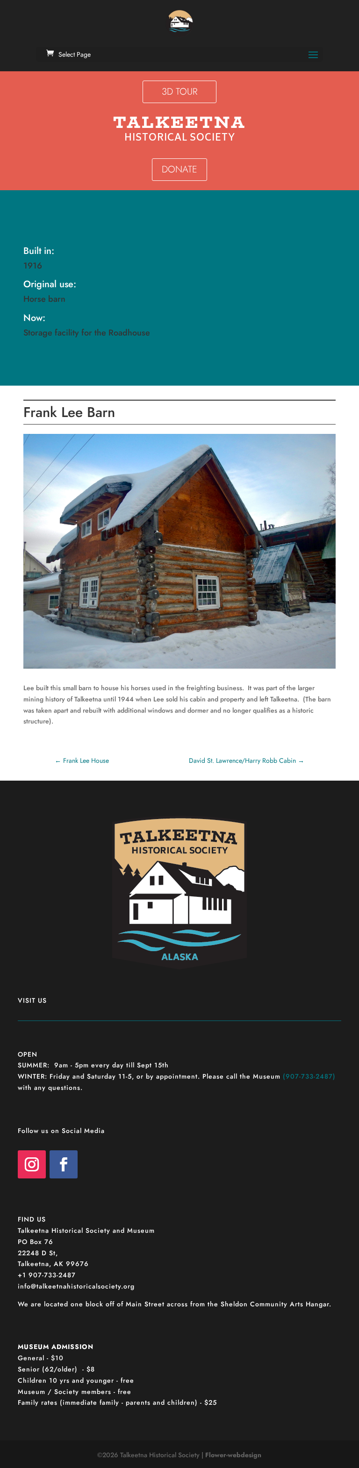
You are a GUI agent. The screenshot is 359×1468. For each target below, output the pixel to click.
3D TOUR (179, 91)
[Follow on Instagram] (32, 1164)
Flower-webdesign (233, 1455)
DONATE (179, 169)
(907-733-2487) (309, 1076)
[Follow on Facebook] (64, 1164)
